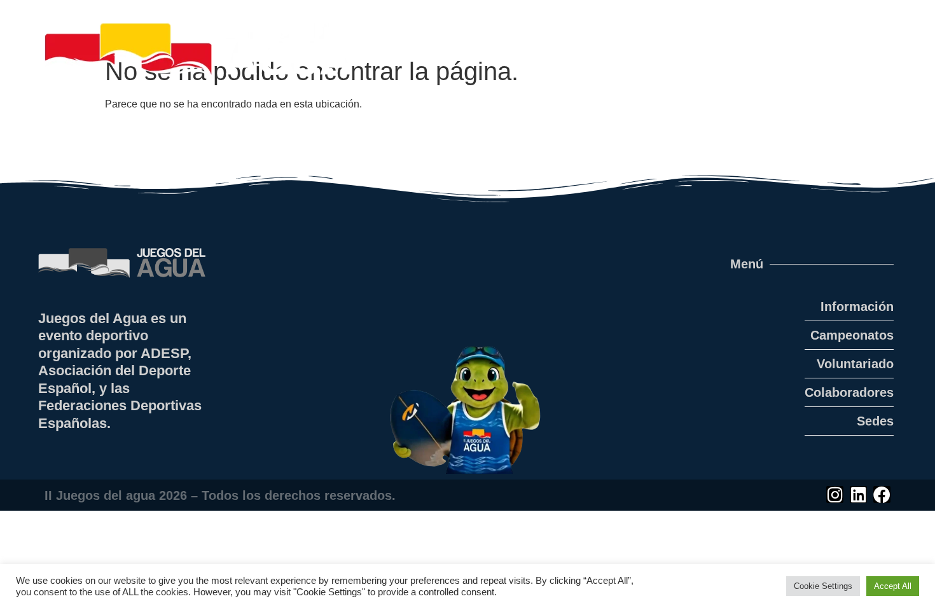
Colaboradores (849, 392)
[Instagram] (834, 494)
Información (857, 307)
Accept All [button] (892, 586)
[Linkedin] (858, 494)
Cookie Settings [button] (823, 586)
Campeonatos (852, 335)
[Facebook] (881, 494)
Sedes (875, 421)
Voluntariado (855, 364)
